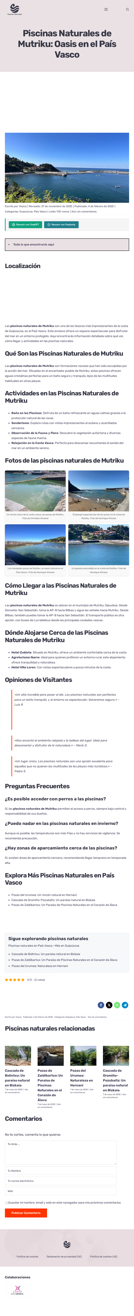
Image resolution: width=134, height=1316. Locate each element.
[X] (109, 1005)
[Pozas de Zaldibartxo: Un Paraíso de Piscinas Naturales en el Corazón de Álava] (51, 1056)
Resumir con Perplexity (63, 224)
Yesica (23, 206)
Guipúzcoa (26, 211)
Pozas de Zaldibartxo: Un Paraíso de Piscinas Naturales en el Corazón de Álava (64, 905)
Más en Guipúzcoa (67, 945)
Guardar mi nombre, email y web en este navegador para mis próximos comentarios (64, 1202)
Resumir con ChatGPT (27, 224)
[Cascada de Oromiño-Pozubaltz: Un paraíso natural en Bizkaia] (116, 1056)
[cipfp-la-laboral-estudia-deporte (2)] (17, 1284)
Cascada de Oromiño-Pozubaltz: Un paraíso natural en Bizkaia (53, 900)
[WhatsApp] (117, 1005)
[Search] (127, 9)
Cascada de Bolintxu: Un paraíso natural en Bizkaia (46, 954)
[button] (67, 244)
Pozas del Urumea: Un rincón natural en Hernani (44, 895)
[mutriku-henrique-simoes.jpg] (67, 134)
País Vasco (40, 211)
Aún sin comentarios (84, 211)
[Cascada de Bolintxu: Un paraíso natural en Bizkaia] (18, 1056)
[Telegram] (125, 1005)
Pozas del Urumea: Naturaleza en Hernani (40, 966)
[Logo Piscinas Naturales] (67, 1242)
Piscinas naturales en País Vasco (30, 945)
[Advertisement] (67, 105)
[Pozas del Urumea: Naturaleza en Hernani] (83, 1056)
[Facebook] (101, 1005)
